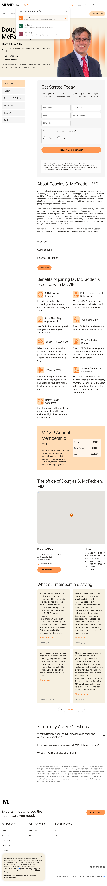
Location (8, 105)
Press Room (6, 845)
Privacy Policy (11, 877)
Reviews (8, 113)
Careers (5, 850)
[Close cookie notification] (41, 857)
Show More (45, 637)
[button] (71, 515)
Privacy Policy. (76, 167)
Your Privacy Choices (10, 868)
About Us (5, 835)
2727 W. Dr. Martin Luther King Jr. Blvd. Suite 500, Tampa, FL (28, 49)
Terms (81, 876)
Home (4, 14)
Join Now (8, 83)
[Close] (66, 11)
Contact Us (32, 830)
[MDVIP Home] (9, 4)
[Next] (81, 709)
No (64, 138)
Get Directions (47, 570)
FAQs (6, 120)
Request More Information (71, 150)
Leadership (6, 840)
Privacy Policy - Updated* (67, 876)
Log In (102, 5)
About (7, 91)
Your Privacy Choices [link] (94, 876)
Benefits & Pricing (13, 98)
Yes (50, 138)
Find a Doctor (97, 14)
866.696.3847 (80, 5)
